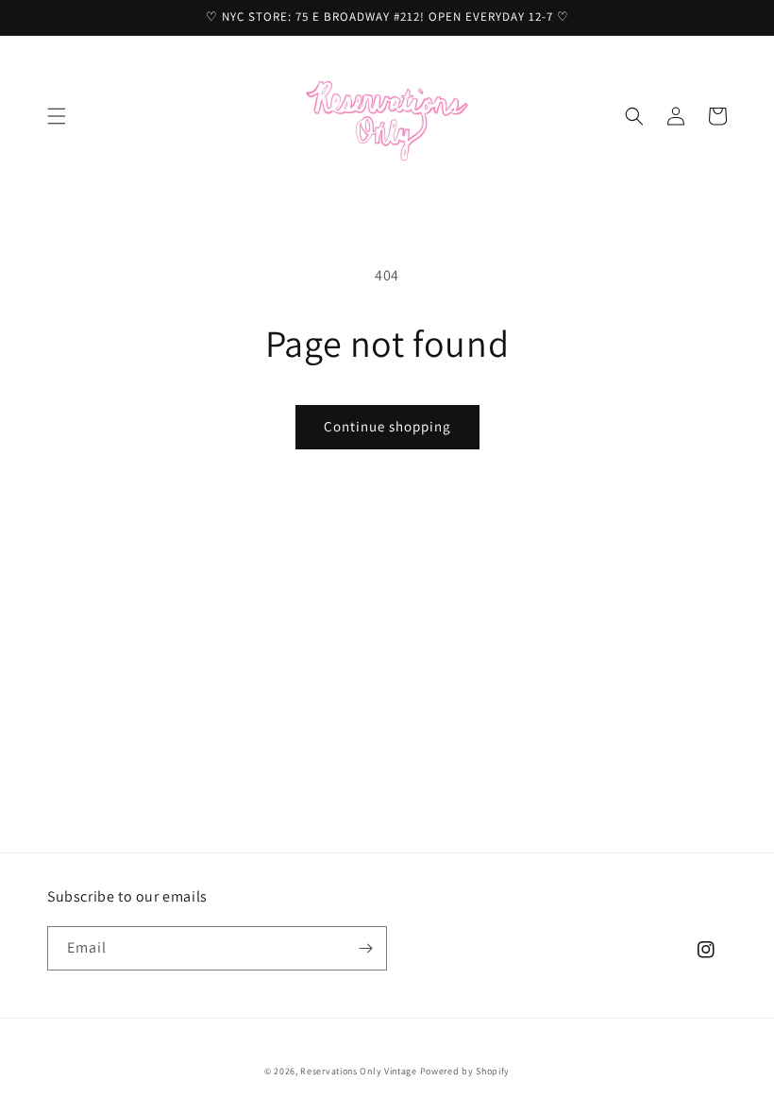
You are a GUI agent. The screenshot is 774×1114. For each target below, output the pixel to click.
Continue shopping (387, 426)
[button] (56, 116)
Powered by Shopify (465, 1071)
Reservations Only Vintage (358, 1071)
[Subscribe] (365, 948)
